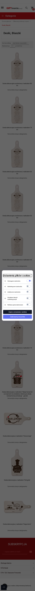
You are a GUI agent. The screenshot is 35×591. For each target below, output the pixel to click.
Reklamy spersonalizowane (15, 305)
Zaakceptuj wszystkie (17, 317)
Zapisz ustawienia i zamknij (17, 312)
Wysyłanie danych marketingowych (12, 298)
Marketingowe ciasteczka (14, 286)
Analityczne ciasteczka (13, 292)
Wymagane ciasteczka (13, 281)
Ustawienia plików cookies (16, 275)
